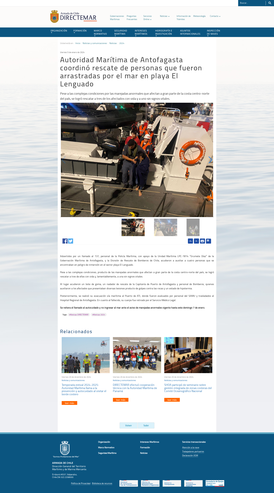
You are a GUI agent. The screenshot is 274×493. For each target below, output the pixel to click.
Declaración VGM (190, 455)
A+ (190, 240)
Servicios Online (147, 17)
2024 (121, 43)
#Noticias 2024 (98, 314)
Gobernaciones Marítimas (117, 17)
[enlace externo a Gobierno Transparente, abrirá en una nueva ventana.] (172, 483)
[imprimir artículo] (202, 241)
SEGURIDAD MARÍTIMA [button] (120, 32)
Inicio (77, 43)
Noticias (164, 15)
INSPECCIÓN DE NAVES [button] (213, 32)
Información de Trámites (184, 17)
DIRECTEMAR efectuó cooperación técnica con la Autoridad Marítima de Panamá (135, 388)
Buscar (270, 3)
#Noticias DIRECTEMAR (78, 314)
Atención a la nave (190, 447)
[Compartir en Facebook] (65, 240)
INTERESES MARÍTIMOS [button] (141, 32)
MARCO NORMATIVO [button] (100, 32)
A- (197, 240)
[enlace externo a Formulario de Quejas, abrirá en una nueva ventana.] (215, 483)
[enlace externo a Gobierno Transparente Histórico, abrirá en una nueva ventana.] (193, 483)
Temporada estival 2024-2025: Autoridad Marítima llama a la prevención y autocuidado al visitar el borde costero (84, 389)
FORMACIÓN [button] (80, 30)
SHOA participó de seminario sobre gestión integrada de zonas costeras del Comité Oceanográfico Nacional (188, 388)
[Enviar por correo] (208, 241)
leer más (69, 403)
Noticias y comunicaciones (95, 43)
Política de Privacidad (80, 483)
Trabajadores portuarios (193, 451)
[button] (210, 159)
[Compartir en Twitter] (70, 240)
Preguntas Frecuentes (132, 17)
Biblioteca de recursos (102, 483)
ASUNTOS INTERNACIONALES (190, 32)
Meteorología (199, 15)
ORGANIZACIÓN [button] (59, 30)
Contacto (214, 15)
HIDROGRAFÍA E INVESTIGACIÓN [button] (163, 32)
